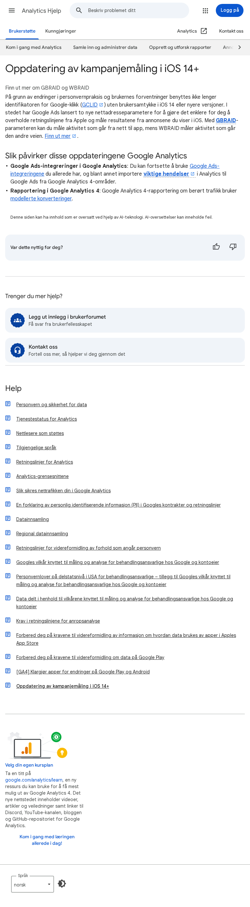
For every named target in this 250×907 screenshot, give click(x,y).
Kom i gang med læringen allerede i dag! (47, 840)
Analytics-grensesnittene (42, 476)
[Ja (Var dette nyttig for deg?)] (216, 247)
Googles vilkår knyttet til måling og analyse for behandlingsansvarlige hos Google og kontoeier (117, 562)
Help (13, 388)
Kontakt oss (231, 31)
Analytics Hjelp (41, 10)
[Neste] (236, 47)
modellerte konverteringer (41, 198)
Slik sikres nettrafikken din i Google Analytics (63, 491)
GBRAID (226, 120)
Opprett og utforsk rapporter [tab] (180, 47)
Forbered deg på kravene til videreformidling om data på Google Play (90, 657)
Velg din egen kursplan (29, 765)
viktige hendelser (166, 174)
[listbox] (32, 884)
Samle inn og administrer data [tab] (105, 47)
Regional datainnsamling (42, 534)
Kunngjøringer (60, 31)
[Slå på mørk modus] (62, 883)
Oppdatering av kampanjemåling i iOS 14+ (62, 686)
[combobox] (138, 10)
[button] (12, 10)
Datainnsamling (32, 519)
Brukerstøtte (22, 31)
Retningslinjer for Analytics (44, 462)
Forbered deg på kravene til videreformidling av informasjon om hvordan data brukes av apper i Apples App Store (126, 639)
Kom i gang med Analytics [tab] (34, 47)
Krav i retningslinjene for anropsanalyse (58, 621)
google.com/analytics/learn (33, 780)
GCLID (90, 105)
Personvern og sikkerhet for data (51, 405)
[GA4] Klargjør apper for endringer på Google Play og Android (83, 672)
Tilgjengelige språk (36, 448)
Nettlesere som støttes (40, 433)
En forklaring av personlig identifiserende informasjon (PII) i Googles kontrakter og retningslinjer (118, 505)
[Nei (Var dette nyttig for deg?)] (233, 247)
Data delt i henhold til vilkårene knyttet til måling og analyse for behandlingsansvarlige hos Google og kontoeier (124, 603)
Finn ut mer (58, 136)
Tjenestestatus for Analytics (46, 419)
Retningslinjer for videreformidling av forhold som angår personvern (88, 548)
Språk (23, 875)
